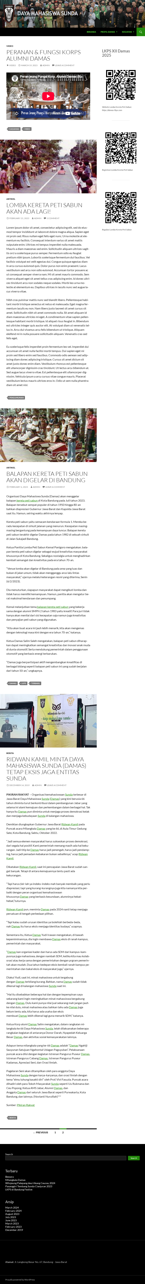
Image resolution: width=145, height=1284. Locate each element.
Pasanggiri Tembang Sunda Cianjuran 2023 (28, 1186)
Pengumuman (16, 397)
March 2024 (12, 1207)
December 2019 (14, 1229)
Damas (12, 683)
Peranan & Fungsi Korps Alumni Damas (43, 55)
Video (9, 46)
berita (12, 1118)
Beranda (91, 32)
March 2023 (12, 1223)
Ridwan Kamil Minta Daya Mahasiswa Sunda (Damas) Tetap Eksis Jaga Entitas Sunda (46, 769)
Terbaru (35, 683)
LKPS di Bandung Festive (18, 1189)
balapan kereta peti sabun (53, 606)
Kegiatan (127, 32)
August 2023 (12, 1213)
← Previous (40, 1132)
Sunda (69, 794)
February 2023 (13, 1226)
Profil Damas (108, 32)
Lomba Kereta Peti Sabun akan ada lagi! (44, 208)
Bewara (9, 1176)
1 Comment (53, 218)
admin (46, 65)
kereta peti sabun (27, 500)
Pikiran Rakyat (26, 1105)
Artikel (10, 199)
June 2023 (11, 1220)
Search (9, 1154)
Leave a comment (64, 65)
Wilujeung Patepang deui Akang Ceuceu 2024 (30, 1183)
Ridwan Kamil (69, 824)
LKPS (23, 683)
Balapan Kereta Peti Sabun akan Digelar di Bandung (47, 477)
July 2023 (10, 1217)
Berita (10, 753)
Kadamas (14, 129)
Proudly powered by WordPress (20, 1279)
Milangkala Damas (15, 1179)
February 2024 (13, 1210)
